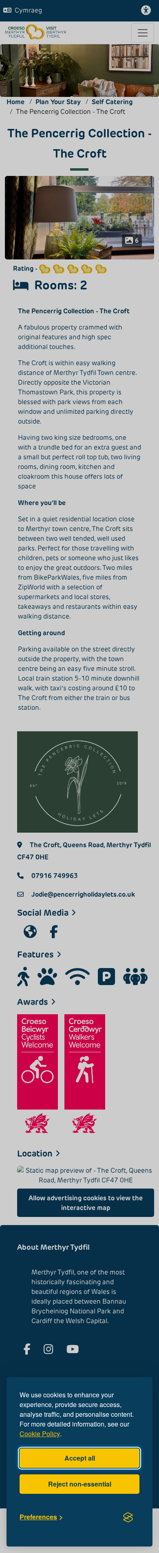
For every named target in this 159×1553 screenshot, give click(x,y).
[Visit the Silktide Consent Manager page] (128, 1517)
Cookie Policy (40, 1433)
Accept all (79, 1458)
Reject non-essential (79, 1484)
